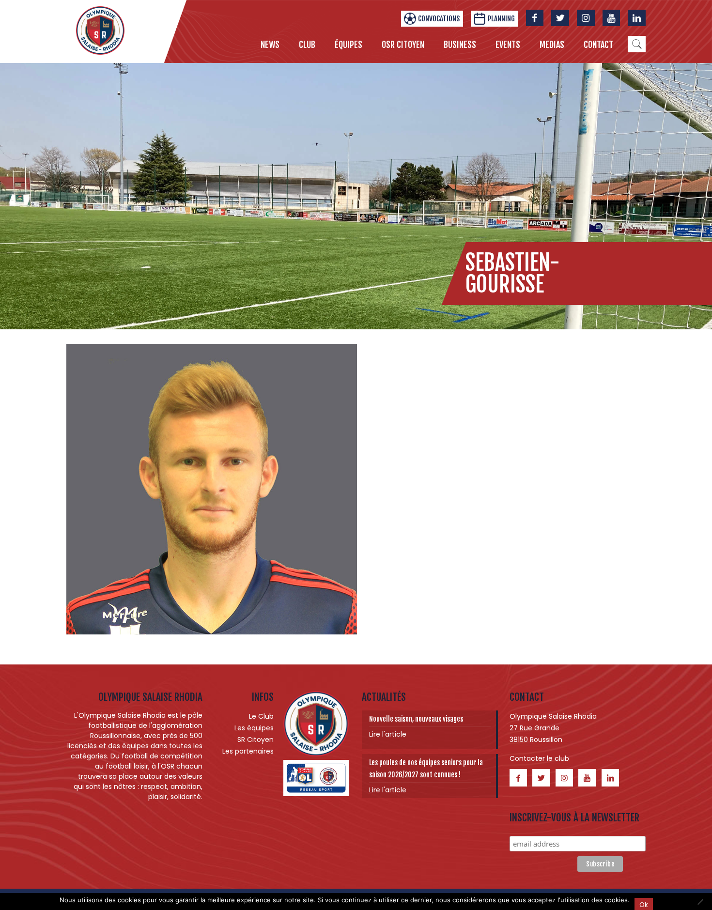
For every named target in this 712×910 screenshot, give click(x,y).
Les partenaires (248, 751)
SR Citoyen (255, 739)
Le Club (261, 716)
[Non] (700, 902)
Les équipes (254, 728)
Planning (501, 18)
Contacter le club (539, 758)
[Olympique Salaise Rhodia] (100, 30)
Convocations (439, 18)
